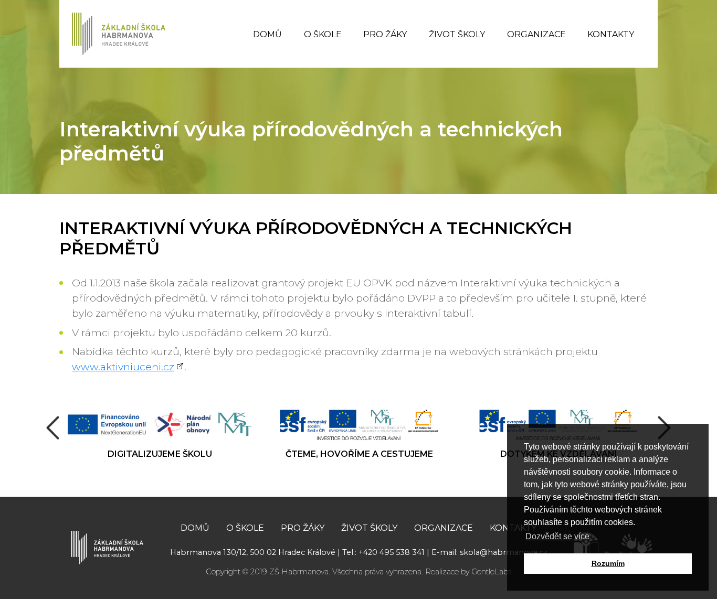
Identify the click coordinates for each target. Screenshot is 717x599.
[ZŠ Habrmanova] (107, 546)
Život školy (457, 34)
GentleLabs (491, 571)
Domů (267, 34)
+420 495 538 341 (391, 552)
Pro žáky (385, 34)
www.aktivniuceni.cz (123, 366)
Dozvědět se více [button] (557, 536)
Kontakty (610, 34)
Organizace (536, 34)
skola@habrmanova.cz (503, 552)
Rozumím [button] (608, 563)
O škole (323, 34)
